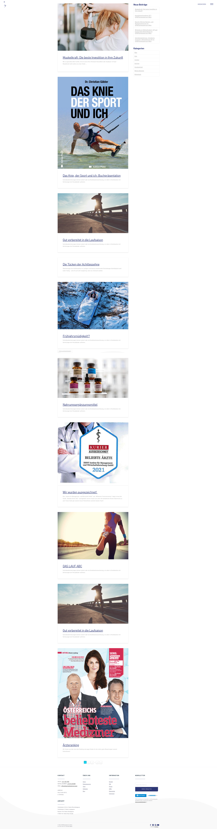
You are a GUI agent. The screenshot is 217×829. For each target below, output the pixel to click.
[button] (211, 4)
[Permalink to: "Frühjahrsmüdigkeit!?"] (93, 305)
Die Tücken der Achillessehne (81, 264)
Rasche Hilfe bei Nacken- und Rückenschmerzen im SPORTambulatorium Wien (144, 23)
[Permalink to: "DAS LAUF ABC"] (93, 535)
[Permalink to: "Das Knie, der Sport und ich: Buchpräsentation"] (93, 123)
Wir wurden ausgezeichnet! (80, 492)
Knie (136, 56)
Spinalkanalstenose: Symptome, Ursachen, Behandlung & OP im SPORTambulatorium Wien (145, 39)
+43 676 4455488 (71, 783)
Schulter (137, 60)
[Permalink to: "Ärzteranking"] (93, 693)
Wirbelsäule (138, 74)
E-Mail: (138, 781)
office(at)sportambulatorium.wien (69, 786)
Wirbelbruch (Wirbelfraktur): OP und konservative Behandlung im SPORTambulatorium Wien (146, 31)
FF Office (156, 826)
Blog (136, 52)
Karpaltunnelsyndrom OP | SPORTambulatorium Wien (143, 16)
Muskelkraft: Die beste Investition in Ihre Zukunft (93, 57)
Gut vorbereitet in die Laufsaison (83, 240)
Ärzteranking (71, 745)
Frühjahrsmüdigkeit (65, 351)
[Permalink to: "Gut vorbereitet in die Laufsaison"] (93, 213)
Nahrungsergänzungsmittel (80, 404)
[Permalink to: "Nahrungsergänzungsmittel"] (93, 378)
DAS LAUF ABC (72, 566)
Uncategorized (139, 67)
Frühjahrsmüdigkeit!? (76, 336)
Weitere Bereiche (139, 71)
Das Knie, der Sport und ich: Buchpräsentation (92, 175)
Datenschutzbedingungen (140, 802)
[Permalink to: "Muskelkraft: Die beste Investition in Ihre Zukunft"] (93, 27)
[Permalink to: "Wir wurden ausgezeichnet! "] (93, 453)
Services (137, 63)
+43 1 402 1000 (65, 781)
